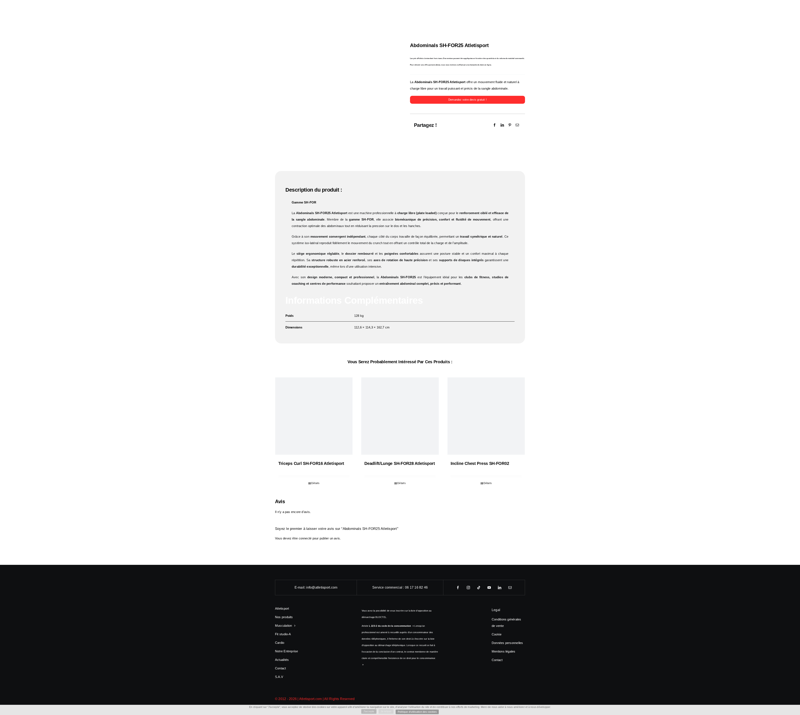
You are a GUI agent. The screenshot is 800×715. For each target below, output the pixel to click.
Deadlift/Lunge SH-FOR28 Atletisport (399, 463)
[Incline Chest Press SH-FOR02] (486, 416)
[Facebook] (494, 125)
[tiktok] (479, 587)
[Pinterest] (510, 125)
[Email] (517, 125)
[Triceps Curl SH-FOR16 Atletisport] (313, 416)
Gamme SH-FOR (304, 202)
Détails (315, 483)
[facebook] (458, 587)
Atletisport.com (310, 699)
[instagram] (468, 587)
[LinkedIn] (502, 125)
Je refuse (386, 711)
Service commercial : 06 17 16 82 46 (400, 587)
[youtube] (489, 587)
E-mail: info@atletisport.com (316, 587)
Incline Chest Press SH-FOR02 (480, 463)
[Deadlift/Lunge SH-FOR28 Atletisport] (400, 416)
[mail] (510, 587)
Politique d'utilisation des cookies (417, 711)
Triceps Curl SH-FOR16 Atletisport (311, 463)
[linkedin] (500, 587)
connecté (305, 538)
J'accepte (368, 711)
